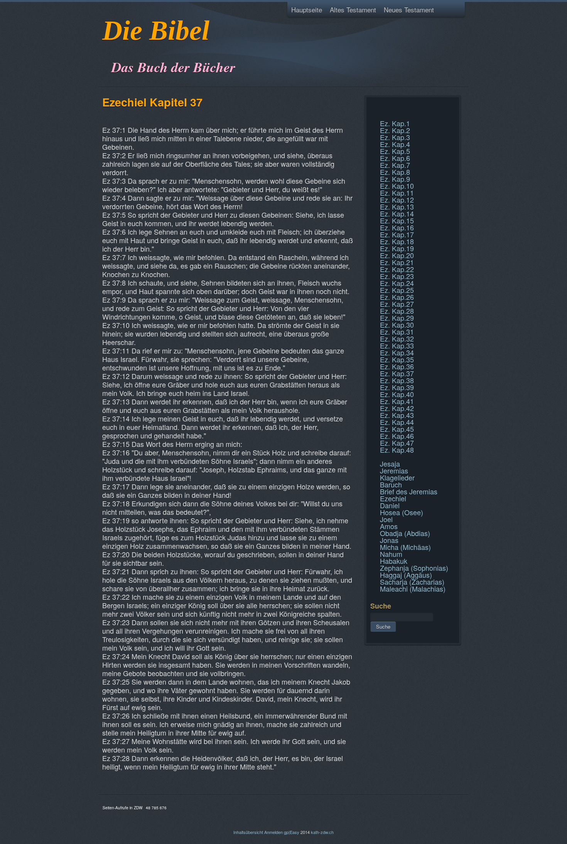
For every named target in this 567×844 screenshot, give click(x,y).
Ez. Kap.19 (397, 248)
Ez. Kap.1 (395, 123)
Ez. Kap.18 (397, 241)
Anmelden (273, 832)
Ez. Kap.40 (397, 394)
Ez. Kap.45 (397, 429)
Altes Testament (353, 9)
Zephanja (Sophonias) (414, 568)
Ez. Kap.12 (397, 200)
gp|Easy (291, 832)
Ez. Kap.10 (397, 186)
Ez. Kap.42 (397, 408)
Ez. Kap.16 (397, 227)
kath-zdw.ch (322, 832)
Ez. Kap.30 (397, 325)
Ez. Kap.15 (397, 220)
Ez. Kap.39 (397, 387)
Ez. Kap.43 (397, 415)
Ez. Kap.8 (395, 172)
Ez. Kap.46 (397, 436)
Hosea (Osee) (401, 512)
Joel (386, 519)
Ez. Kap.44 (397, 422)
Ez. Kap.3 (395, 137)
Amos (389, 526)
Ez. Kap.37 (397, 373)
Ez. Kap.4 (395, 144)
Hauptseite (306, 9)
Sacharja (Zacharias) (412, 582)
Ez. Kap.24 (397, 283)
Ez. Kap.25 (397, 290)
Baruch (391, 484)
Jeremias (394, 470)
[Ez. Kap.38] (371, 115)
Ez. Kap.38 (397, 380)
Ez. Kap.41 (397, 401)
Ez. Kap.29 (397, 318)
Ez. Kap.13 (397, 206)
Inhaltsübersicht (248, 832)
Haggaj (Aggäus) (406, 575)
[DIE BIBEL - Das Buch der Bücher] (104, 48)
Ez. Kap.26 (397, 297)
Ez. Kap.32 (397, 338)
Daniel (390, 505)
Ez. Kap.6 (395, 158)
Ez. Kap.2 (395, 130)
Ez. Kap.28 (397, 311)
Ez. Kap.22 (397, 269)
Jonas (389, 540)
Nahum (391, 554)
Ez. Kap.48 (397, 450)
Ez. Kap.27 (397, 304)
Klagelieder (397, 477)
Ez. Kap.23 (397, 276)
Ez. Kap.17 (397, 234)
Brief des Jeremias (408, 491)
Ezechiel (393, 498)
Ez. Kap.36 (397, 366)
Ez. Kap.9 (395, 179)
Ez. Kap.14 (397, 213)
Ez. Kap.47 (397, 443)
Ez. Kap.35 (397, 359)
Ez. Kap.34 (397, 352)
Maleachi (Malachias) (413, 589)
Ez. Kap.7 (395, 165)
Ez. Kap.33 (397, 345)
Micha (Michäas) (405, 547)
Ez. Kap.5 (395, 151)
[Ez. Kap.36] (371, 106)
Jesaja (390, 463)
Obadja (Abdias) (405, 533)
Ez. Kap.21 (397, 262)
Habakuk (393, 561)
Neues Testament (409, 9)
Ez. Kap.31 (397, 331)
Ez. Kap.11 (397, 193)
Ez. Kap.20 (397, 255)
